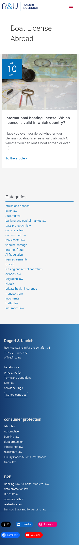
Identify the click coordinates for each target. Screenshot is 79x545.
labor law (11, 211)
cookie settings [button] (13, 388)
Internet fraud (14, 250)
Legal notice (11, 367)
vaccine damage (16, 245)
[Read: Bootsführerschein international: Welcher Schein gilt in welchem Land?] (39, 82)
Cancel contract (16, 394)
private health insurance (21, 288)
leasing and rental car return (24, 269)
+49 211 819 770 (17, 352)
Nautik (9, 284)
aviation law (13, 274)
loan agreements (16, 259)
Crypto (9, 264)
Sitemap (9, 382)
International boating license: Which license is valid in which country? (37, 120)
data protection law (18, 225)
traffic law (11, 303)
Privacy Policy (12, 372)
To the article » (16, 158)
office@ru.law (12, 357)
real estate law (15, 240)
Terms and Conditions (17, 377)
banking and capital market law (25, 220)
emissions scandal (17, 206)
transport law (14, 293)
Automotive (12, 216)
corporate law (14, 230)
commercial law (15, 235)
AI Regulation (14, 254)
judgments (12, 298)
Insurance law (14, 308)
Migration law (14, 279)
